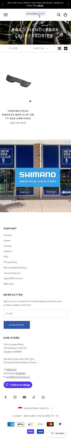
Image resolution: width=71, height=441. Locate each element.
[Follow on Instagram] (15, 397)
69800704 (11, 369)
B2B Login (9, 283)
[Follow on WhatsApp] (43, 397)
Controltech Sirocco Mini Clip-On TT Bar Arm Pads (18, 115)
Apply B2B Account (13, 278)
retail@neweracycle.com (18, 377)
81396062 (20, 373)
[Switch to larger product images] (59, 48)
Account (8, 235)
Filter (13, 48)
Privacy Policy (10, 262)
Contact (8, 246)
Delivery (8, 251)
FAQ (6, 256)
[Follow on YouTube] (24, 397)
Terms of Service (12, 273)
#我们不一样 (52, 416)
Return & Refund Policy (15, 267)
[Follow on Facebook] (5, 397)
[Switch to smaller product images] (65, 48)
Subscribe (17, 325)
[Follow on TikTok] (34, 397)
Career (7, 240)
